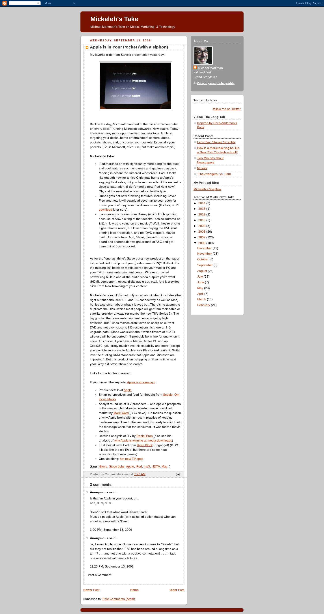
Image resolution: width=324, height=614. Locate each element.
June (201, 282)
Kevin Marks (107, 399)
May (200, 288)
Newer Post (91, 590)
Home (134, 590)
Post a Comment (99, 575)
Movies (202, 168)
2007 (202, 237)
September (205, 265)
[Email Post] (177, 474)
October (203, 259)
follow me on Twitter (227, 109)
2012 (202, 214)
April (200, 293)
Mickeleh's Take (114, 18)
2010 (202, 220)
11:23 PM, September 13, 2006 (112, 566)
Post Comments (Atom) (118, 599)
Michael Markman (210, 68)
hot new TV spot (131, 458)
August (202, 271)
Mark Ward (121, 413)
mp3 (147, 466)
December (205, 248)
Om (176, 394)
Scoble (168, 394)
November (205, 253)
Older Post (176, 590)
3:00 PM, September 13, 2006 (111, 529)
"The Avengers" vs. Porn (214, 174)
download (105, 209)
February (204, 305)
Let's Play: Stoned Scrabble (216, 142)
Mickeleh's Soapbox (207, 189)
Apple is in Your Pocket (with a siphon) (129, 47)
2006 (202, 243)
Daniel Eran (144, 436)
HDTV (156, 466)
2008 (202, 231)
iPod (139, 466)
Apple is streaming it (141, 382)
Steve (103, 466)
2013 (202, 208)
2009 (202, 226)
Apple (128, 390)
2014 (202, 203)
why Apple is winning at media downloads (143, 440)
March (202, 299)
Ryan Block (145, 445)
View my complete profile (216, 83)
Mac (165, 466)
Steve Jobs (117, 466)
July (200, 276)
